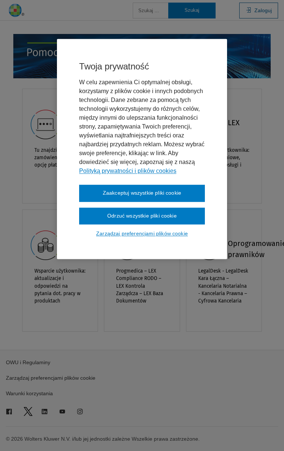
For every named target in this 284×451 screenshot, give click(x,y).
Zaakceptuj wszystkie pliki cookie (142, 193)
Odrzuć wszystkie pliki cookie (142, 216)
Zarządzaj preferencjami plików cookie (142, 234)
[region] (142, 149)
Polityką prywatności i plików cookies (127, 171)
